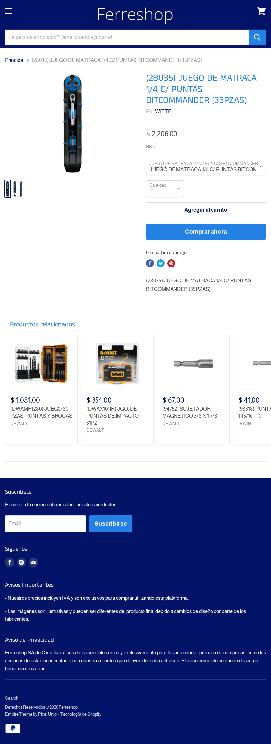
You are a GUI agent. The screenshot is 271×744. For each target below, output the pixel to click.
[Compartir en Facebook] (150, 263)
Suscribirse (111, 523)
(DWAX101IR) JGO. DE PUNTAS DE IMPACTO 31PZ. (112, 416)
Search (11, 698)
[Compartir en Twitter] (161, 263)
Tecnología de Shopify (80, 714)
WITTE (163, 111)
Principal (14, 60)
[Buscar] (257, 37)
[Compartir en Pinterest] (171, 263)
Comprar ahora (206, 231)
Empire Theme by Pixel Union (32, 714)
